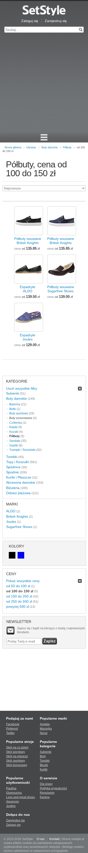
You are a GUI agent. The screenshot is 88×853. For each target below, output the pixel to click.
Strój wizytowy (15, 752)
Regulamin (47, 793)
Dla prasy (46, 784)
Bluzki (44, 765)
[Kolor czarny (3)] (12, 555)
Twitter (10, 733)
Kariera (45, 797)
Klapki (13, 427)
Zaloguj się (29, 21)
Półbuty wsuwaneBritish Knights (27, 241)
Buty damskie (50, 147)
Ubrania (31, 147)
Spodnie (12, 472)
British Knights (17, 516)
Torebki (11, 457)
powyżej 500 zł (17, 606)
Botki (12, 409)
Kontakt (54, 839)
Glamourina (14, 793)
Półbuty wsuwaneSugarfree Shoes (60, 289)
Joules (11, 522)
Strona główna (12, 147)
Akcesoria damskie (20, 482)
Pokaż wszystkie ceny (23, 581)
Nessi (43, 733)
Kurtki (43, 769)
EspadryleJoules (27, 337)
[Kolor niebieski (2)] (21, 555)
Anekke (45, 724)
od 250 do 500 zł (19, 601)
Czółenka (15, 422)
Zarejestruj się (56, 21)
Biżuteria (13, 488)
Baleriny (14, 404)
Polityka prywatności (53, 788)
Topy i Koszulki (17, 462)
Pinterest (12, 728)
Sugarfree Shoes (19, 527)
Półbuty (67, 147)
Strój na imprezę (17, 756)
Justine (11, 806)
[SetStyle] (44, 10)
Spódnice (13, 467)
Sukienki (12, 393)
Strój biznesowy (16, 765)
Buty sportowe (18, 413)
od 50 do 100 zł (18, 586)
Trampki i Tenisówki (22, 450)
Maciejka (46, 728)
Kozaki (13, 431)
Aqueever (12, 801)
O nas (40, 839)
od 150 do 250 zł (19, 596)
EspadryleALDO (27, 289)
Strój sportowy (15, 760)
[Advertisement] (44, 86)
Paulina (11, 788)
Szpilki (13, 445)
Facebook (12, 724)
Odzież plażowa (18, 493)
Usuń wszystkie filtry (21, 388)
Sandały (14, 441)
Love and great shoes (20, 797)
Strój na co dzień (17, 747)
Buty (43, 756)
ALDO (10, 511)
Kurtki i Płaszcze (18, 477)
